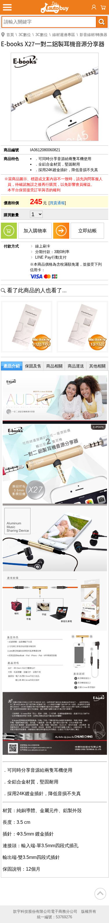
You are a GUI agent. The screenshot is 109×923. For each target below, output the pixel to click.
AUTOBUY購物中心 (55, 7)
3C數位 (25, 34)
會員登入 (93, 7)
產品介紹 (11, 366)
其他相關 (97, 366)
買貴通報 (57, 203)
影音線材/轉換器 (93, 34)
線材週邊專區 (63, 34)
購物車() (103, 7)
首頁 (10, 34)
